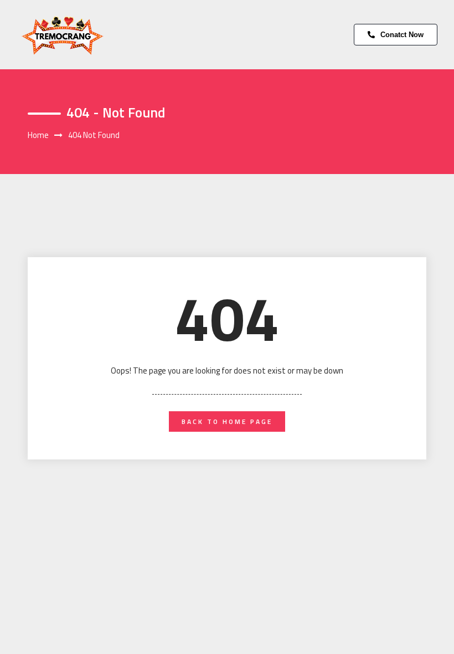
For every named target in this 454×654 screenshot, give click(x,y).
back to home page (227, 421)
